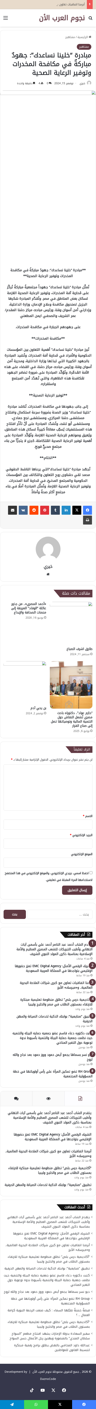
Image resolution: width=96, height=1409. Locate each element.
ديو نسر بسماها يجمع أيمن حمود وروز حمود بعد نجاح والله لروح (52, 1057)
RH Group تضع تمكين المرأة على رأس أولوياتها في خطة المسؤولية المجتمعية (52, 1074)
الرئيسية (83, 37)
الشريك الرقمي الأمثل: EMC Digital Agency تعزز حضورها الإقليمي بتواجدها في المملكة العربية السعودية (53, 968)
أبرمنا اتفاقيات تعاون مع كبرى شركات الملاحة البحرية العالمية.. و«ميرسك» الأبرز (56, 985)
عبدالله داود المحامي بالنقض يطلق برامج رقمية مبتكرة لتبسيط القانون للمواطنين (52, 1347)
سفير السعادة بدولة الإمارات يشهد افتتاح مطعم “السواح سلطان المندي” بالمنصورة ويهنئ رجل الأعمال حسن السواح (50, 1336)
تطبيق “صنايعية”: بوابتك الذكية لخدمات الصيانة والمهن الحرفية (54, 1018)
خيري (82, 83)
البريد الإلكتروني (81, 835)
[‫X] (76, 510)
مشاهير (70, 37)
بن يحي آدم (38, 708)
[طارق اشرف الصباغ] (71, 623)
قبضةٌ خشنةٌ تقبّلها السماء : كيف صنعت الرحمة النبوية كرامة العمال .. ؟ (49, 1313)
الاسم (87, 816)
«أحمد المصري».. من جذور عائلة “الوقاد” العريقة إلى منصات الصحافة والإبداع (28, 608)
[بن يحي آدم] (25, 682)
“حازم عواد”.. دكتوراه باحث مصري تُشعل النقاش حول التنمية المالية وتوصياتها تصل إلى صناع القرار (71, 719)
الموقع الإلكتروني (81, 854)
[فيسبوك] (87, 510)
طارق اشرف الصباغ (79, 649)
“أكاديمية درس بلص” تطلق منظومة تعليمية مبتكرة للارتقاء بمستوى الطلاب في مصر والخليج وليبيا (56, 1002)
